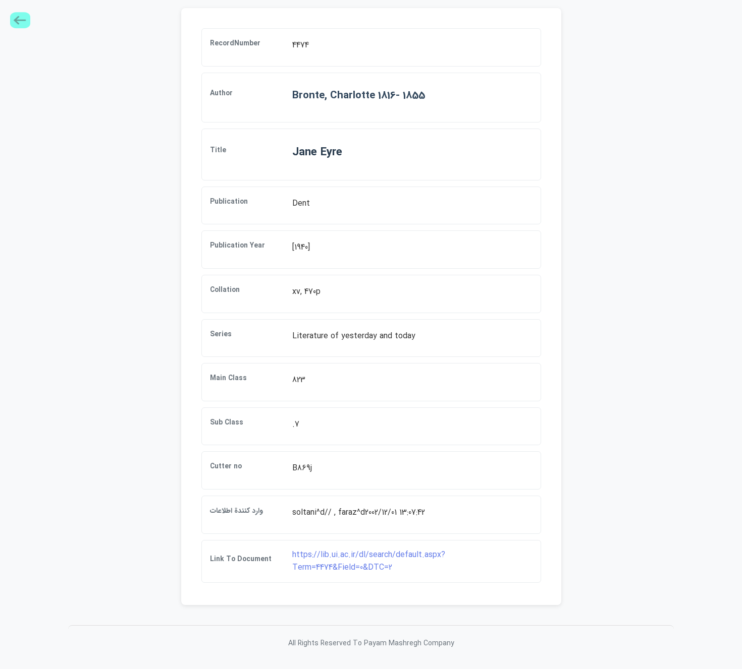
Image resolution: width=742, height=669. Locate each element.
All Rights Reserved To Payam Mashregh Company (371, 643)
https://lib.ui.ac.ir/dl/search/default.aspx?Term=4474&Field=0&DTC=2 (368, 561)
